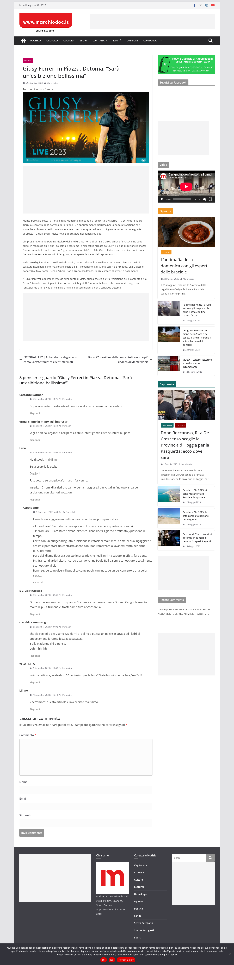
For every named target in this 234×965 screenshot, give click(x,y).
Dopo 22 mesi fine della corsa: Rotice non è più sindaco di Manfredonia (118, 359)
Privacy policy (126, 959)
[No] (229, 954)
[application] (186, 187)
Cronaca (52, 40)
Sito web (24, 815)
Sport (83, 40)
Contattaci (150, 40)
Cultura (68, 40)
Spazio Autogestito (145, 930)
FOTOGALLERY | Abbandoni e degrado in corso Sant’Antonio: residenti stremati (50, 359)
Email (22, 798)
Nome (23, 782)
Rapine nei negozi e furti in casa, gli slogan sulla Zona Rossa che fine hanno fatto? (197, 310)
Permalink (67, 399)
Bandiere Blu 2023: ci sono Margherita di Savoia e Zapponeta (195, 493)
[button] (160, 40)
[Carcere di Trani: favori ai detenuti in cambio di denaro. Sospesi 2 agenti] (169, 540)
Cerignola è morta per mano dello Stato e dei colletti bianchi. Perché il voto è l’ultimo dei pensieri (197, 337)
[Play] (162, 199)
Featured (139, 886)
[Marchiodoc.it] (23, 40)
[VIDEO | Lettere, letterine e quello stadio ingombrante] (169, 366)
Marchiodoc (52, 83)
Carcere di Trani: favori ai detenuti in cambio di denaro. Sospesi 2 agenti (197, 537)
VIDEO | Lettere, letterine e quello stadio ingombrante (197, 363)
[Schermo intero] (210, 199)
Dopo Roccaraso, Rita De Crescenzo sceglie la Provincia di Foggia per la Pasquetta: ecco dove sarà (185, 445)
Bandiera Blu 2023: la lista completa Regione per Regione (196, 516)
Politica (35, 40)
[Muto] (204, 199)
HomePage (140, 894)
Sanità (117, 40)
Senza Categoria (143, 923)
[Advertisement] (152, 21)
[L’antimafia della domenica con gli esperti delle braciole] (186, 232)
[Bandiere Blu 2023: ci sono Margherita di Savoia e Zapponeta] (169, 496)
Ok (103, 959)
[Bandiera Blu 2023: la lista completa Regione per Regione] (169, 518)
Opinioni (132, 40)
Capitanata (100, 40)
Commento (27, 735)
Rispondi (35, 413)
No (112, 959)
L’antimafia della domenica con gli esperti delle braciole (184, 266)
